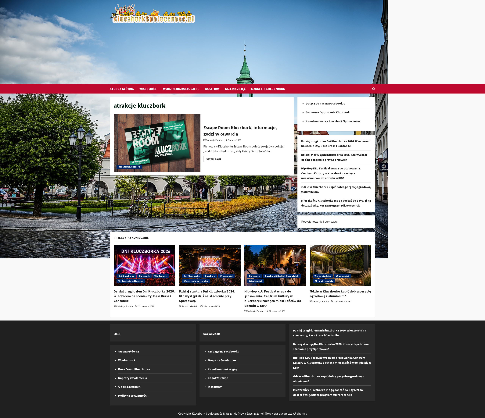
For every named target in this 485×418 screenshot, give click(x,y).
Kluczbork (144, 276)
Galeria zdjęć (235, 89)
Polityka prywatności (132, 395)
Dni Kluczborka (126, 276)
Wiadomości (148, 89)
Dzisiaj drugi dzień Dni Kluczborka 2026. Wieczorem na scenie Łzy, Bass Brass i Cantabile (144, 296)
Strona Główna (122, 89)
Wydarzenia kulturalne (181, 89)
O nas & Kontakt (129, 386)
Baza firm (212, 89)
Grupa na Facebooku (222, 360)
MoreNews (271, 413)
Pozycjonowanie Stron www (319, 221)
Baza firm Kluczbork (129, 166)
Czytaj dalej (215, 159)
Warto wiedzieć (322, 276)
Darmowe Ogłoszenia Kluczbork (328, 112)
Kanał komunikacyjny (222, 369)
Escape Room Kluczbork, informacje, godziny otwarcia (157, 143)
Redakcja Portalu (214, 140)
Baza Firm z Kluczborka (134, 369)
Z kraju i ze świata (323, 281)
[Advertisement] (241, 52)
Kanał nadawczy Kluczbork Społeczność (333, 121)
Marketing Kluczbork (268, 89)
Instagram (215, 386)
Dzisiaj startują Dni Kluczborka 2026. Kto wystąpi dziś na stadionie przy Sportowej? (207, 296)
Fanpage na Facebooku (223, 351)
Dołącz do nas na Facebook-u (325, 103)
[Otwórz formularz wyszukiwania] (373, 89)
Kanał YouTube (218, 378)
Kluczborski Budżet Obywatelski (281, 276)
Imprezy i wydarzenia (132, 378)
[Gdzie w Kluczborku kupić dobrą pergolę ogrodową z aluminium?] (340, 265)
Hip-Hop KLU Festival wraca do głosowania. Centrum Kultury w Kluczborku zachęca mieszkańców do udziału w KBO (331, 173)
